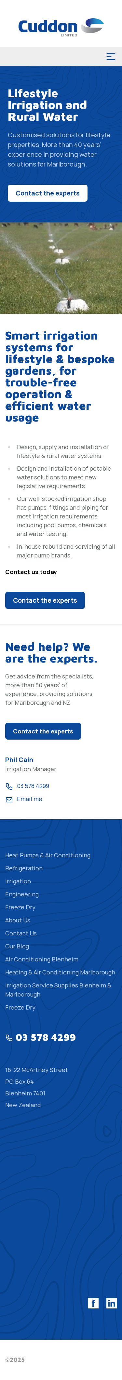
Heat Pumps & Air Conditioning (47, 855)
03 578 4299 (33, 786)
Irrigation (18, 881)
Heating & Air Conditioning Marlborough (60, 972)
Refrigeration (24, 868)
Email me (29, 799)
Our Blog (17, 946)
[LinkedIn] (111, 1303)
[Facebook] (93, 1303)
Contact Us (21, 933)
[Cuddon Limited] (61, 27)
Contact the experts (48, 193)
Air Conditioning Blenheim (41, 959)
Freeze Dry (20, 907)
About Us (17, 920)
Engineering (22, 894)
